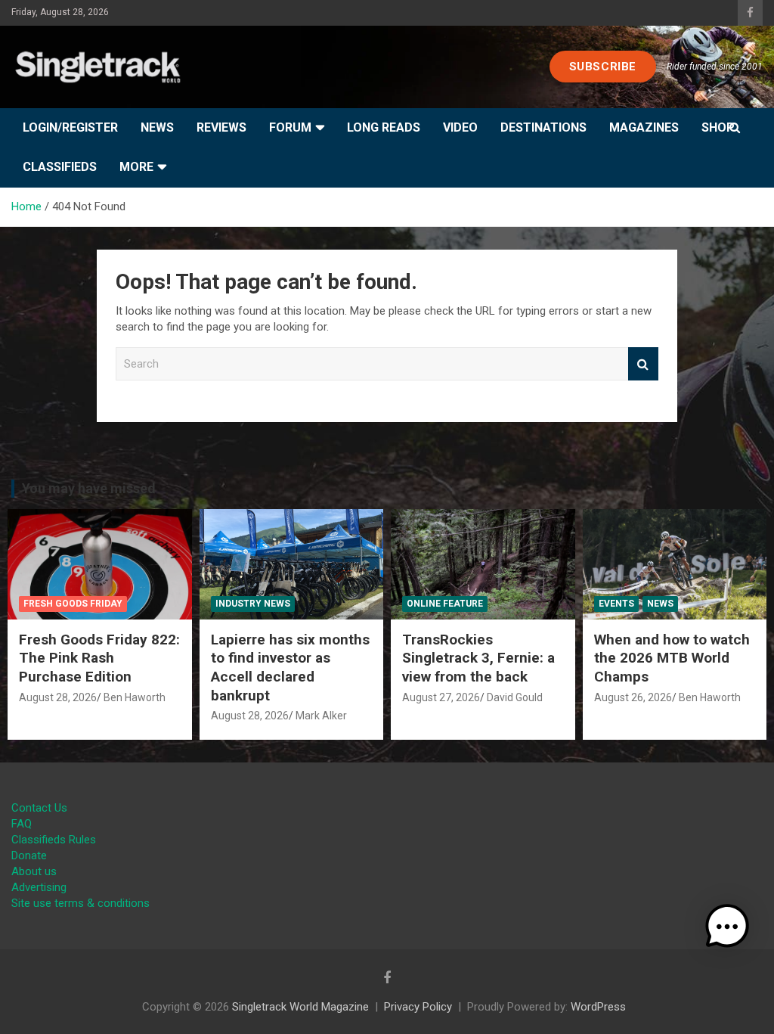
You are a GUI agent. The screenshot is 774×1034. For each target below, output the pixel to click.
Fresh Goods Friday (72, 603)
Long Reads (383, 127)
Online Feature (445, 603)
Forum (290, 127)
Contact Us (39, 808)
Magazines (644, 127)
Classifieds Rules (53, 839)
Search (643, 364)
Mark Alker (321, 716)
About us (34, 871)
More (136, 167)
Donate (29, 855)
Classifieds (60, 167)
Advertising (39, 887)
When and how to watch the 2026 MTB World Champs (672, 658)
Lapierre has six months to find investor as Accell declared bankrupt (290, 667)
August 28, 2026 (58, 697)
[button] (727, 926)
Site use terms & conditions (80, 903)
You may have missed (89, 488)
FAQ (21, 824)
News (157, 127)
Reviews (221, 127)
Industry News (252, 603)
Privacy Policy (418, 1007)
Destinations (543, 127)
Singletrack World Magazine (300, 1007)
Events (616, 603)
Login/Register (70, 127)
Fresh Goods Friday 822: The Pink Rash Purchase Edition (99, 658)
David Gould (515, 697)
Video (460, 127)
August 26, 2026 (633, 697)
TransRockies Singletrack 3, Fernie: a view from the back (478, 658)
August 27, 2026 (441, 697)
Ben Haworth (135, 697)
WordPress (598, 1007)
